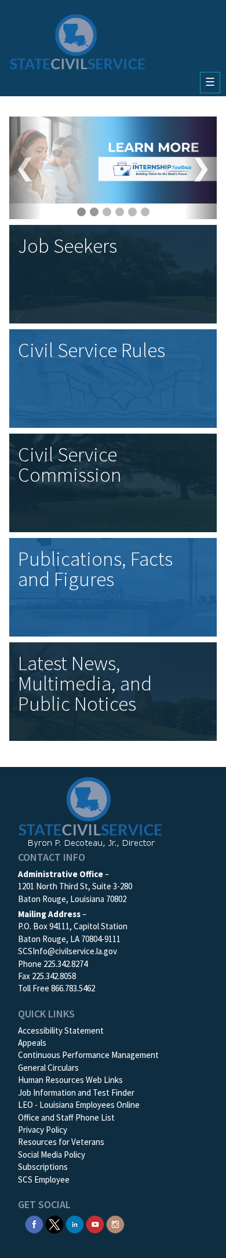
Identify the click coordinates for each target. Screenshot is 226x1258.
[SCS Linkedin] (74, 1223)
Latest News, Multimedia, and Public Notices (85, 683)
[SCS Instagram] (115, 1223)
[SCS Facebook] (34, 1223)
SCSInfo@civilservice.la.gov (67, 951)
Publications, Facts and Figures (95, 569)
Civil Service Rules (91, 350)
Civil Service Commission (70, 465)
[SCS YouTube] (95, 1223)
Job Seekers (67, 246)
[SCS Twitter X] (54, 1223)
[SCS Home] (77, 42)
